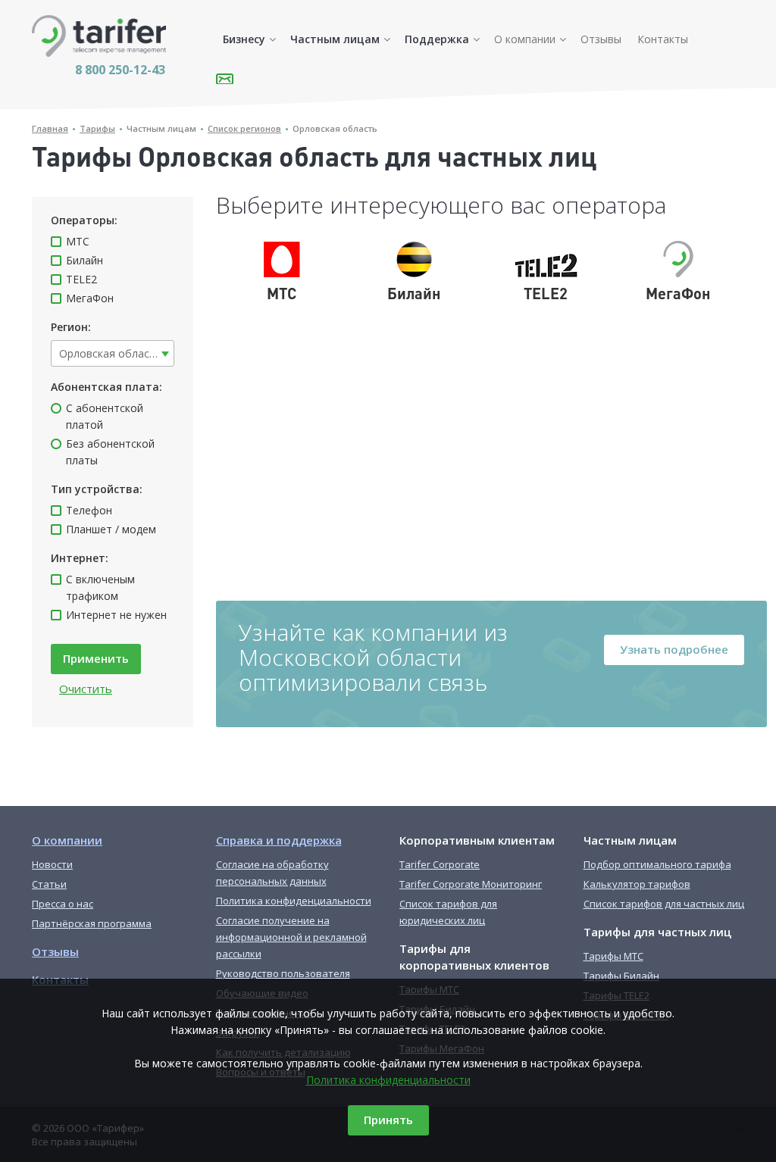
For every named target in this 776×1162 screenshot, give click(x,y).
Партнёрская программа (92, 923)
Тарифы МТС (613, 956)
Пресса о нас (62, 904)
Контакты (662, 39)
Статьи (49, 884)
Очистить (85, 688)
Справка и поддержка (279, 840)
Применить (96, 658)
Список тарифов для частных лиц (664, 904)
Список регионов (244, 128)
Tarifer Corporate (439, 864)
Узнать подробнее (674, 649)
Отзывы (600, 39)
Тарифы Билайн (621, 975)
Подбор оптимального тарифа (657, 864)
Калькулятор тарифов (637, 884)
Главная (50, 128)
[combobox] (112, 353)
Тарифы (97, 128)
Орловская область (335, 128)
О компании (524, 39)
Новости (52, 864)
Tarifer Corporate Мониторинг (470, 884)
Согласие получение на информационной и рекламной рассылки (291, 937)
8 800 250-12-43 (120, 69)
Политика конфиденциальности (388, 1080)
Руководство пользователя (283, 973)
